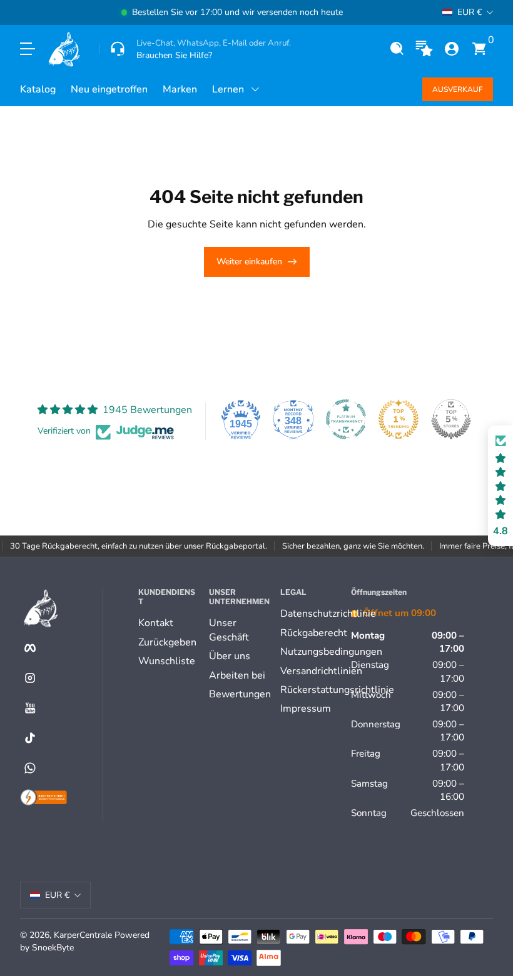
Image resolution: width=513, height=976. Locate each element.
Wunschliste (166, 661)
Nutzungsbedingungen (331, 652)
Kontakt (155, 623)
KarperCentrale (83, 935)
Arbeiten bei (237, 675)
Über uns (229, 656)
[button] (396, 48)
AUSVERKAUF (457, 89)
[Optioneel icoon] (424, 48)
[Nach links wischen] (42, 12)
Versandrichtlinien (321, 671)
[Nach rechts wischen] (422, 12)
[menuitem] (168, 623)
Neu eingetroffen (109, 89)
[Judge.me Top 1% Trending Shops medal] (398, 419)
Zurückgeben (167, 642)
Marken (180, 89)
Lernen (228, 89)
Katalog (38, 89)
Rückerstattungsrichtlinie (337, 690)
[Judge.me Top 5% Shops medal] (451, 419)
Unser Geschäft (229, 630)
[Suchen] (396, 48)
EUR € (469, 12)
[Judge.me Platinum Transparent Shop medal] (346, 419)
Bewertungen (240, 694)
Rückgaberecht (313, 633)
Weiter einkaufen (249, 261)
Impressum (305, 708)
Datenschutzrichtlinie (328, 613)
